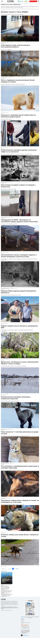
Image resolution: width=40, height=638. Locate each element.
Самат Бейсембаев (5, 323)
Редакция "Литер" (11, 463)
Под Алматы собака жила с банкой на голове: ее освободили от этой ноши (20, 501)
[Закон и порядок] (21, 1)
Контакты (22, 623)
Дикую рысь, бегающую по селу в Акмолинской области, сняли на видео (19, 363)
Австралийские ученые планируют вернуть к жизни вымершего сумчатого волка (19, 255)
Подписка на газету (33, 1)
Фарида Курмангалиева (13, 288)
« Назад (3, 568)
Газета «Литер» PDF (24, 624)
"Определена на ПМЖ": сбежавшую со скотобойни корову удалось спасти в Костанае (19, 220)
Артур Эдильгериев (5, 112)
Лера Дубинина (4, 532)
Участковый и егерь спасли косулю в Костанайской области (15, 46)
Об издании (23, 620)
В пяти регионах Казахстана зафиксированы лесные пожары (6, 591)
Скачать (22, 616)
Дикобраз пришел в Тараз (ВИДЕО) (14, 12)
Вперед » (17, 568)
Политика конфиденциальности (26, 622)
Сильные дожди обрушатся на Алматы (6, 581)
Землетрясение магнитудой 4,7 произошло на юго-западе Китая (6, 595)
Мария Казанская (10, 42)
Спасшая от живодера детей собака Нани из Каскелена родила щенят (18, 116)
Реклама (22, 621)
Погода (3, 578)
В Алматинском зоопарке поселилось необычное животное (15, 398)
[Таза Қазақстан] (27, 1)
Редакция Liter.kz (10, 77)
